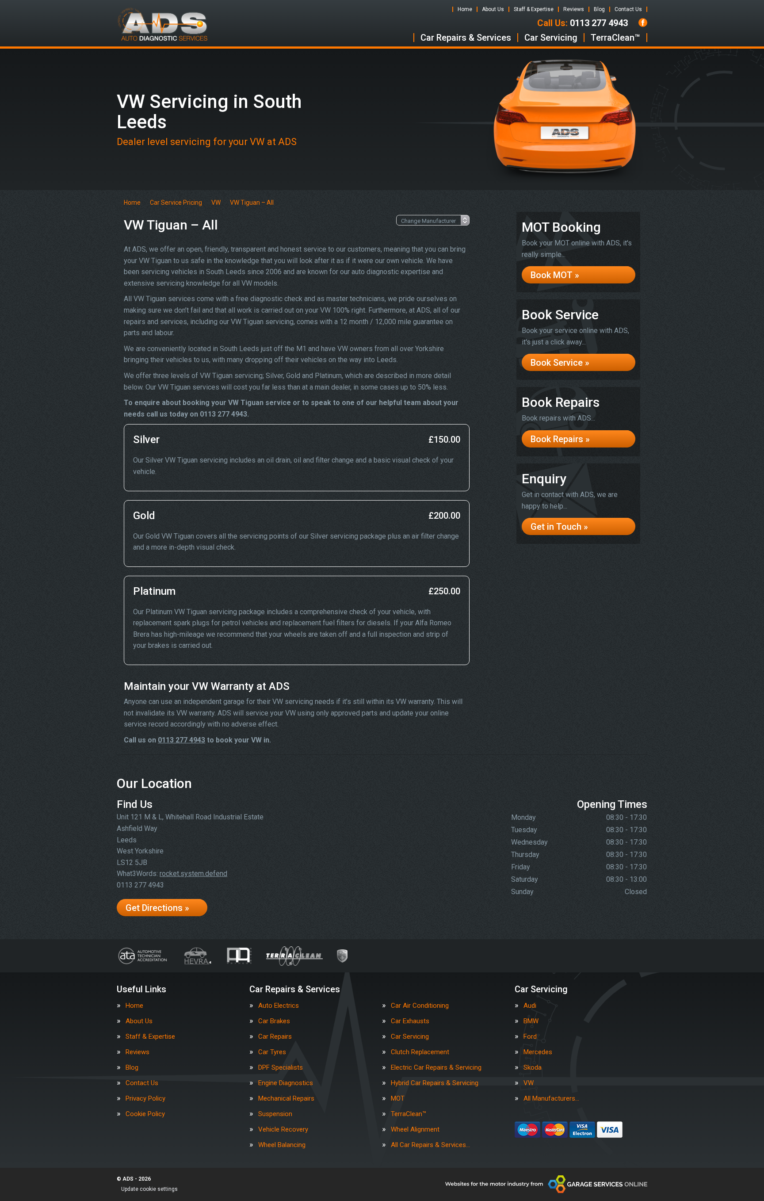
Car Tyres (272, 1052)
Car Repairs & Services (465, 37)
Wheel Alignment (415, 1129)
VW (528, 1083)
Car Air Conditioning (420, 1005)
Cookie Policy (145, 1114)
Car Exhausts (410, 1021)
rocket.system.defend (193, 873)
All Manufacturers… (551, 1098)
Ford (530, 1036)
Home (465, 9)
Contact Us (628, 9)
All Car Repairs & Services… (430, 1145)
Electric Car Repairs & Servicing (436, 1067)
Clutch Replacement (420, 1052)
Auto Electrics (278, 1005)
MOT (398, 1098)
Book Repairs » (560, 439)
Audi (529, 1005)
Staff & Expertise (534, 9)
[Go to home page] (163, 24)
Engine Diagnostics (285, 1083)
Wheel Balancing (282, 1145)
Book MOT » (555, 275)
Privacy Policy (145, 1098)
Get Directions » (157, 908)
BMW (531, 1021)
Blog (599, 9)
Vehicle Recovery (283, 1129)
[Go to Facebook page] (642, 22)
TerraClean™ (615, 37)
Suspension (275, 1114)
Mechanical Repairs (286, 1098)
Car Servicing (550, 37)
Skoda (532, 1067)
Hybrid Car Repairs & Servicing (434, 1083)
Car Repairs (275, 1036)
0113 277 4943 (582, 23)
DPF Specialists (280, 1067)
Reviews (573, 9)
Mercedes (537, 1052)
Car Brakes (274, 1021)
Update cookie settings (149, 1189)
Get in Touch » (559, 526)
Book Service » (560, 362)
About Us (493, 9)
